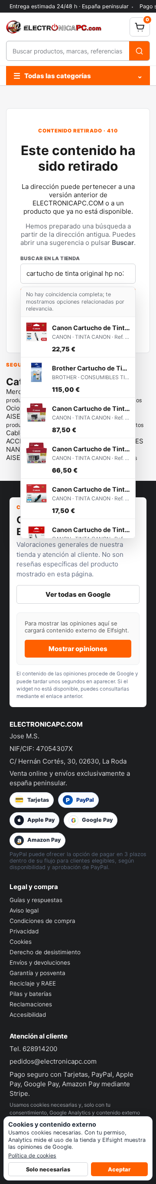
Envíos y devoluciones (40, 962)
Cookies (21, 941)
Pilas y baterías (31, 993)
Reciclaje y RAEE (33, 983)
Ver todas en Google (78, 594)
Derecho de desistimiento (45, 952)
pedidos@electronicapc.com (53, 1061)
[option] (78, 337)
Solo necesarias (48, 1169)
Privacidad (24, 931)
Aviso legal (24, 910)
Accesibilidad (28, 1014)
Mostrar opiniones (78, 649)
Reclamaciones (31, 1004)
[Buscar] (139, 50)
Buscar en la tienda (50, 258)
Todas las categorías (78, 75)
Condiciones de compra (42, 920)
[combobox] (67, 50)
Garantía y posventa (37, 972)
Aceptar (119, 1169)
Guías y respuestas (36, 899)
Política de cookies (32, 1155)
